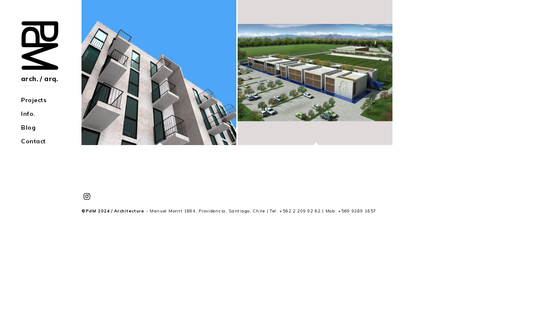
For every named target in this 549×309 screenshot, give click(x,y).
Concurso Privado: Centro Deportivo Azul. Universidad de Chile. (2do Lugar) (315, 72)
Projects (33, 100)
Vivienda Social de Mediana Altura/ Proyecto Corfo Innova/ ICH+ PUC (159, 72)
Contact (33, 141)
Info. (28, 114)
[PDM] (41, 45)
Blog (28, 127)
